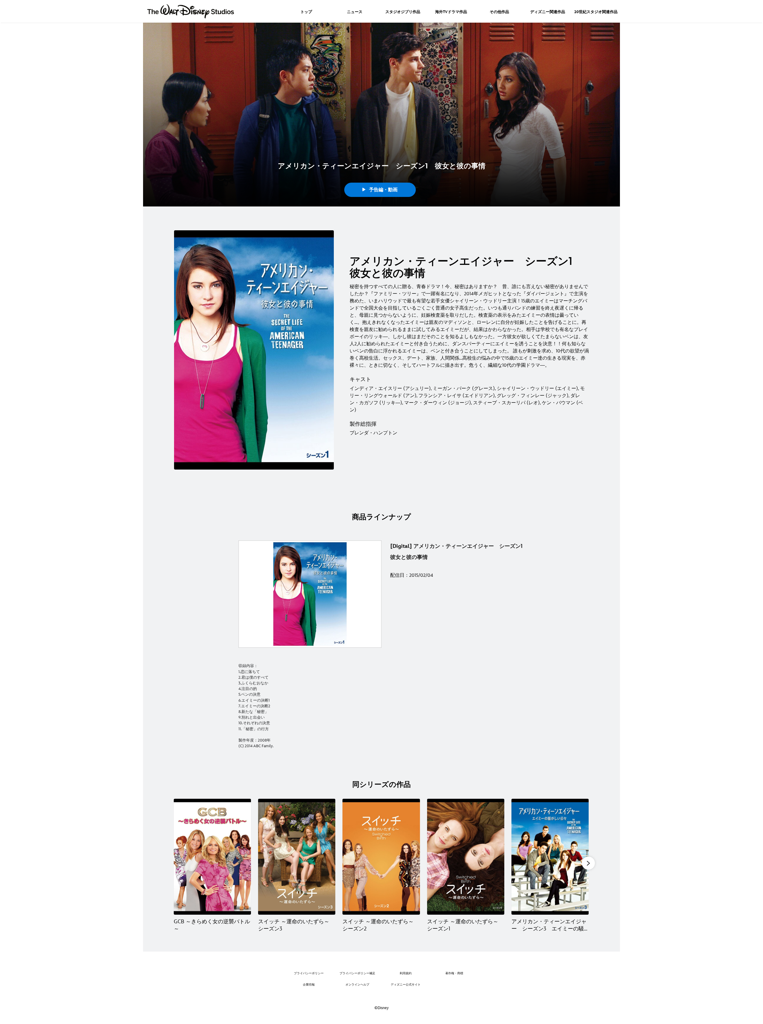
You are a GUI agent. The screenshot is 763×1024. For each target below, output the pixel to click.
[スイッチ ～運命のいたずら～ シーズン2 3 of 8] (381, 857)
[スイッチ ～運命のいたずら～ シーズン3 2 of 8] (296, 857)
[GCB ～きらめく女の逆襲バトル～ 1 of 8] (212, 857)
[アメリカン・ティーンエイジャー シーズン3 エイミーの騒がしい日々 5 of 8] (550, 857)
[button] (588, 863)
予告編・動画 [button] (382, 190)
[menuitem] (306, 11)
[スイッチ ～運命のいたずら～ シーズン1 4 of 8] (465, 857)
